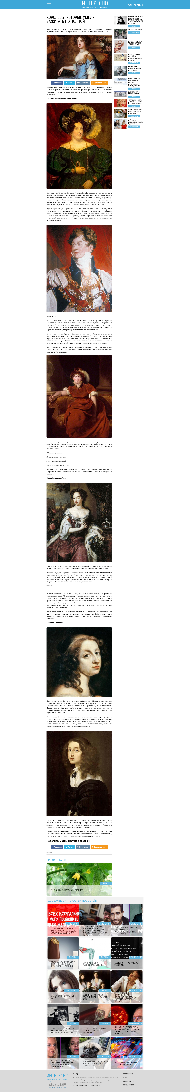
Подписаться (135, 5)
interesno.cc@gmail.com (57, 1087)
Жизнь (125, 1077)
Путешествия (128, 1085)
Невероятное (128, 1081)
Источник (49, 852)
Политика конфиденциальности (86, 1085)
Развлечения (128, 1074)
